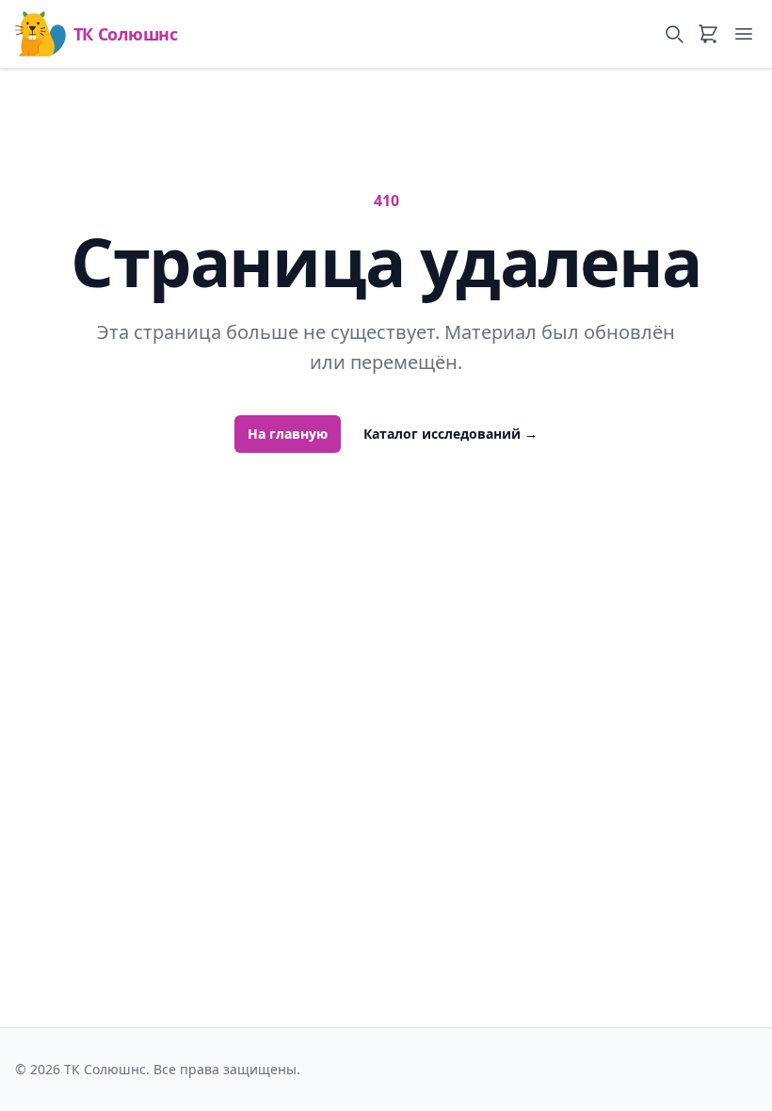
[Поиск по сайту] (674, 34)
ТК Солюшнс (125, 34)
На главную (288, 434)
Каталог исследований (450, 434)
